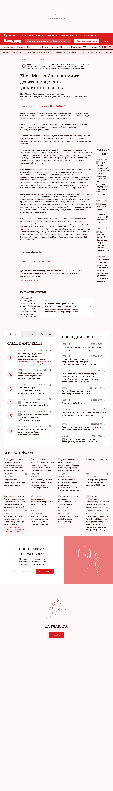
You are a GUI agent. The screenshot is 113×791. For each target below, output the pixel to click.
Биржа (20, 370)
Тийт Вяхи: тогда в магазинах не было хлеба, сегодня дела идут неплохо (31, 390)
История (93, 47)
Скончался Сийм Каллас (73, 403)
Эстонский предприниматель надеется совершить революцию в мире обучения (32, 356)
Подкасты (64, 47)
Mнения (65, 436)
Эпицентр (21, 47)
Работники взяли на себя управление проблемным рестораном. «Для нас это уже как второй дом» (70, 484)
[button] (23, 571)
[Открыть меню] (14, 35)
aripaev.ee (22, 35)
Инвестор (31, 47)
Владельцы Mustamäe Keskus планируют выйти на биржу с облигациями (30, 375)
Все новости (9, 47)
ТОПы (85, 47)
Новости (21, 350)
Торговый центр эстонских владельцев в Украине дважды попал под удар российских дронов (79, 362)
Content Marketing (94, 510)
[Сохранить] (50, 350)
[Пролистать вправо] (91, 307)
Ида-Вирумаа (44, 47)
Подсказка (76, 47)
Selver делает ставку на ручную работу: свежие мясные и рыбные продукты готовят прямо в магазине (102, 270)
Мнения (55, 47)
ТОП (87, 474)
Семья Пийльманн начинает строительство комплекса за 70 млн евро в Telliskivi (33, 417)
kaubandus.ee (88, 35)
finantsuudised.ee (62, 35)
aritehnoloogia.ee (75, 35)
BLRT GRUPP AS (26, 59)
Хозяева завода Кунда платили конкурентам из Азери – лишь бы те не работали (33, 432)
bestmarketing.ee (34, 35)
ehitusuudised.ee (48, 35)
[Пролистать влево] (42, 307)
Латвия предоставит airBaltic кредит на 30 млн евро (68, 519)
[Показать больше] (96, 35)
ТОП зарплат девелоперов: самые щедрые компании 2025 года (97, 482)
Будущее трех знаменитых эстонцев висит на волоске (14, 482)
